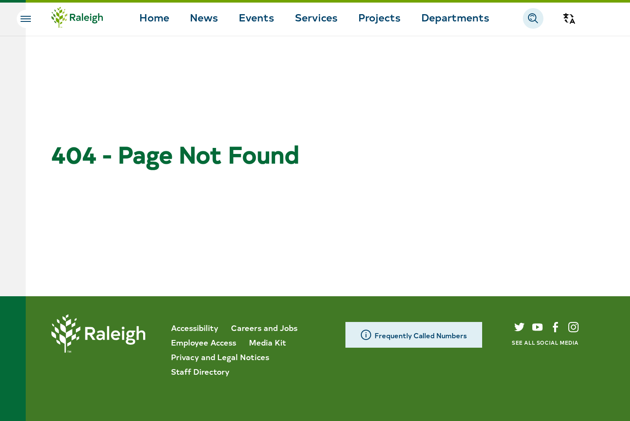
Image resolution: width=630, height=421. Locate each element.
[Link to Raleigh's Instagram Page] (573, 327)
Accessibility (194, 327)
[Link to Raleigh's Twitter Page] (519, 327)
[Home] (77, 18)
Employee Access (203, 342)
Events (256, 16)
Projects (379, 16)
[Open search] (533, 18)
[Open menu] (26, 19)
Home (154, 16)
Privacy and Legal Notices (220, 356)
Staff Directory (200, 371)
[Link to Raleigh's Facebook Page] (555, 327)
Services (316, 16)
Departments (455, 16)
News (204, 16)
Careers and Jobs (264, 327)
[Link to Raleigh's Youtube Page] (537, 327)
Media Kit (267, 342)
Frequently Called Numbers (421, 335)
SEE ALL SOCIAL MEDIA (545, 342)
